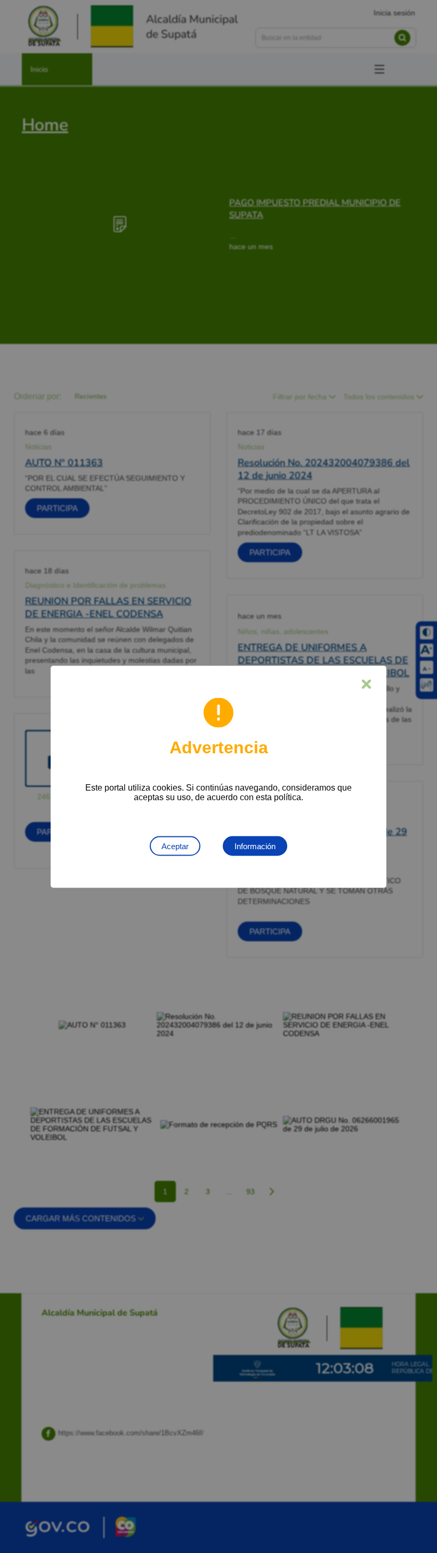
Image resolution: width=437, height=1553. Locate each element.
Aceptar (175, 845)
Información (255, 845)
